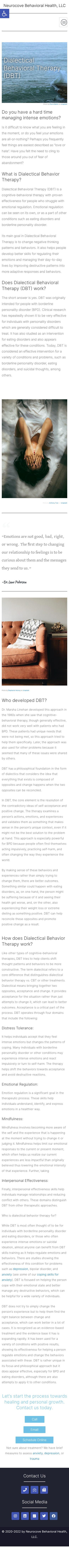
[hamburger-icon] (63, 22)
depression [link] (20, 1269)
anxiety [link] (7, 1274)
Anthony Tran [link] (53, 503)
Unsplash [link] (64, 104)
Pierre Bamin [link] (54, 104)
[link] (4, 13)
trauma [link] (34, 1458)
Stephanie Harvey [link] (14, 690)
